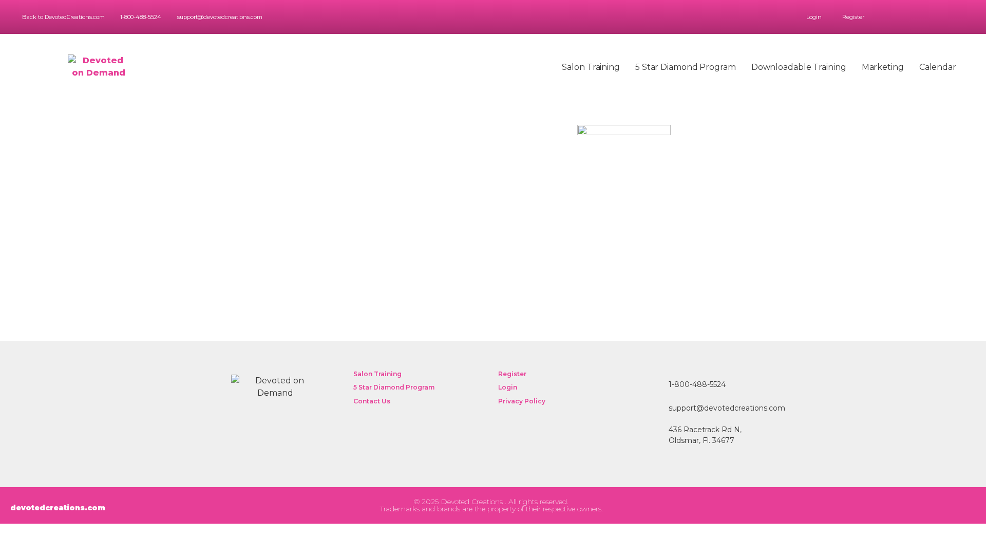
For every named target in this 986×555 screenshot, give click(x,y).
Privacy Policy (521, 401)
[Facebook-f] (924, 17)
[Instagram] (952, 17)
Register (853, 17)
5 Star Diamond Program (685, 67)
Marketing (883, 67)
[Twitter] (938, 17)
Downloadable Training (798, 67)
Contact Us (371, 401)
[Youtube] (967, 17)
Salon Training (591, 67)
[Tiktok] (884, 505)
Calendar (937, 67)
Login (814, 17)
